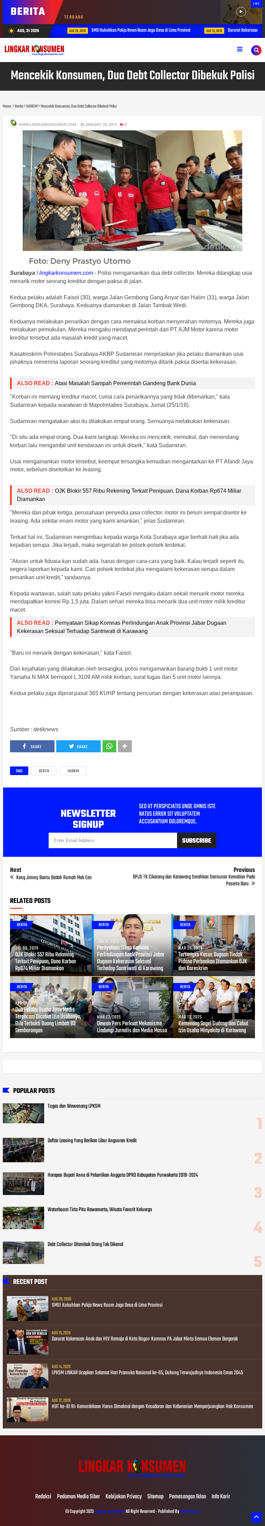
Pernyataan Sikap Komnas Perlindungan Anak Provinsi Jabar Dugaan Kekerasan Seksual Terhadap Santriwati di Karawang (131, 958)
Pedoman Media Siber (78, 1497)
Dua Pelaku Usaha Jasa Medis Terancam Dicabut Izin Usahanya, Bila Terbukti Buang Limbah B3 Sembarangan (48, 1020)
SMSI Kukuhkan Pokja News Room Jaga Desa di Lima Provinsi (134, 30)
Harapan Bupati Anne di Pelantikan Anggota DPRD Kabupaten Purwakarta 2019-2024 (123, 1175)
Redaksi (43, 1497)
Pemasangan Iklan (187, 1497)
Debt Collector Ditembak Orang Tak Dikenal (85, 1244)
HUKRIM (73, 771)
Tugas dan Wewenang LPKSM (74, 1106)
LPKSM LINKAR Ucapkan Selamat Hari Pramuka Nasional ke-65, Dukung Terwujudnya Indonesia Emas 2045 (147, 1372)
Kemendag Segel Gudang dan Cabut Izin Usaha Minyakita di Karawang (213, 1027)
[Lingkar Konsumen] (132, 1482)
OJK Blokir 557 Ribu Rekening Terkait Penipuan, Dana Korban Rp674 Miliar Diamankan (45, 962)
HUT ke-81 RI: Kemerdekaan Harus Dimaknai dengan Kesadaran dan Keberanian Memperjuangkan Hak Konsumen (152, 1406)
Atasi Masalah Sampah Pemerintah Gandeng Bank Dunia (126, 383)
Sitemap (155, 1497)
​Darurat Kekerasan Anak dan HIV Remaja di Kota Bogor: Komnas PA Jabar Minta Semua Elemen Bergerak (145, 1339)
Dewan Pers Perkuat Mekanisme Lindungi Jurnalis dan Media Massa (132, 1027)
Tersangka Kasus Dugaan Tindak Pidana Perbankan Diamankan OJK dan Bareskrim (212, 962)
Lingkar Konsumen (110, 1512)
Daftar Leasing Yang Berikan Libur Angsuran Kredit (92, 1140)
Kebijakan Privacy (124, 1497)
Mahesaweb (189, 1512)
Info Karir (221, 1497)
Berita (44, 771)
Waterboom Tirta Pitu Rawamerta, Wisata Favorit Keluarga (100, 1209)
